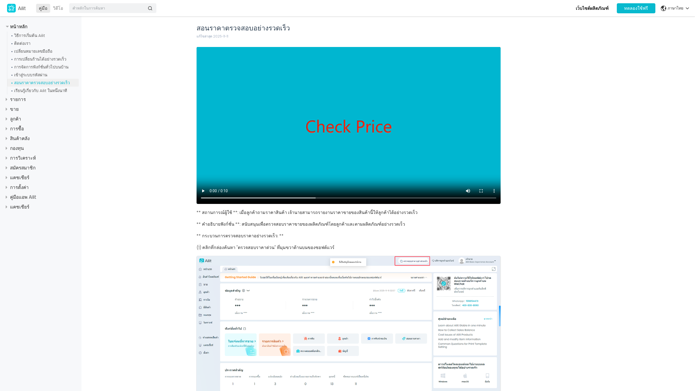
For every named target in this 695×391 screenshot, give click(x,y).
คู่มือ (43, 8)
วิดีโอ (58, 8)
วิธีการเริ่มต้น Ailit (29, 35)
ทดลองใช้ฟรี (636, 8)
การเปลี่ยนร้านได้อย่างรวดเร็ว (40, 59)
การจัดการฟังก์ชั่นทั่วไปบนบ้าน (41, 67)
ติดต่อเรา (22, 43)
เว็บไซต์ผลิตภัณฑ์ (592, 8)
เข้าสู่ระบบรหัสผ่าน (30, 75)
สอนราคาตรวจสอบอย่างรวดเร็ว (42, 83)
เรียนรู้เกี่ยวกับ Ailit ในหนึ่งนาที (40, 90)
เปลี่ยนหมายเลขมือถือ (33, 51)
